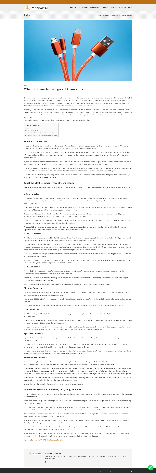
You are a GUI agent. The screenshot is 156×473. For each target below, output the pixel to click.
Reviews (85, 7)
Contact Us (41, 2)
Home (99, 15)
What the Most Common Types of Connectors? (39, 133)
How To (106, 7)
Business (114, 7)
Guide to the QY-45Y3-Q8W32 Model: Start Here (47, 440)
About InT (26, 2)
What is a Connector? (31, 131)
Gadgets (122, 7)
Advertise (33, 2)
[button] (150, 467)
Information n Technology (125, 471)
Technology (95, 7)
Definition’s (75, 7)
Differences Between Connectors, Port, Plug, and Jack (41, 135)
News (130, 7)
